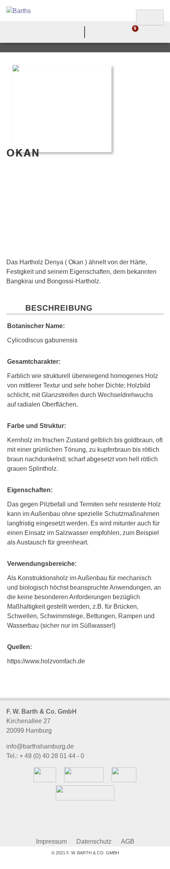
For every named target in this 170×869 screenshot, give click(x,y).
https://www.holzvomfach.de (46, 661)
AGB (127, 841)
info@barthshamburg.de (40, 746)
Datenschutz (93, 841)
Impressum (51, 841)
